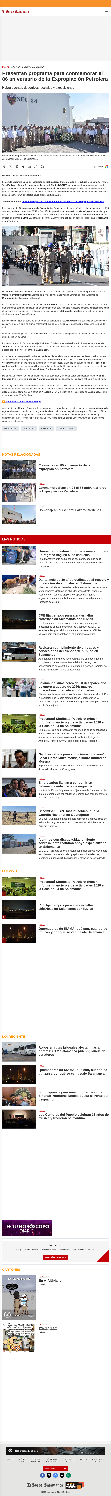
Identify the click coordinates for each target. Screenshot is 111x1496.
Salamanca (29, 428)
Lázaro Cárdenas (66, 428)
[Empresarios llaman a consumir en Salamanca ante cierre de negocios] (19, 790)
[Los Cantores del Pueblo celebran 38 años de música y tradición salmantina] (19, 1119)
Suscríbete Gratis (55, 1257)
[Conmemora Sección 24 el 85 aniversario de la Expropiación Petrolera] (19, 492)
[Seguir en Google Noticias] (107, 167)
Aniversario (46, 428)
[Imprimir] (42, 167)
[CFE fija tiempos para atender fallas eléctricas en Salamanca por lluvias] (19, 624)
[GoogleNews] (55, 1475)
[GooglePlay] (68, 1475)
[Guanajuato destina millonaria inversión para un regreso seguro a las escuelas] (19, 558)
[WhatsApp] (17, 167)
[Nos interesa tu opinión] (55, 1451)
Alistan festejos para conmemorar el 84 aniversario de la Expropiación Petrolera (63, 201)
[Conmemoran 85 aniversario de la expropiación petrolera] (19, 469)
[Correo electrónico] (29, 167)
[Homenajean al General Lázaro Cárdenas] (19, 514)
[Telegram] (23, 167)
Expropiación (10, 428)
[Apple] (62, 1475)
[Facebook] (4, 167)
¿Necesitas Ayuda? (55, 1468)
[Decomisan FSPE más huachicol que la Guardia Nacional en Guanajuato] (19, 818)
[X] (11, 167)
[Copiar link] (36, 167)
